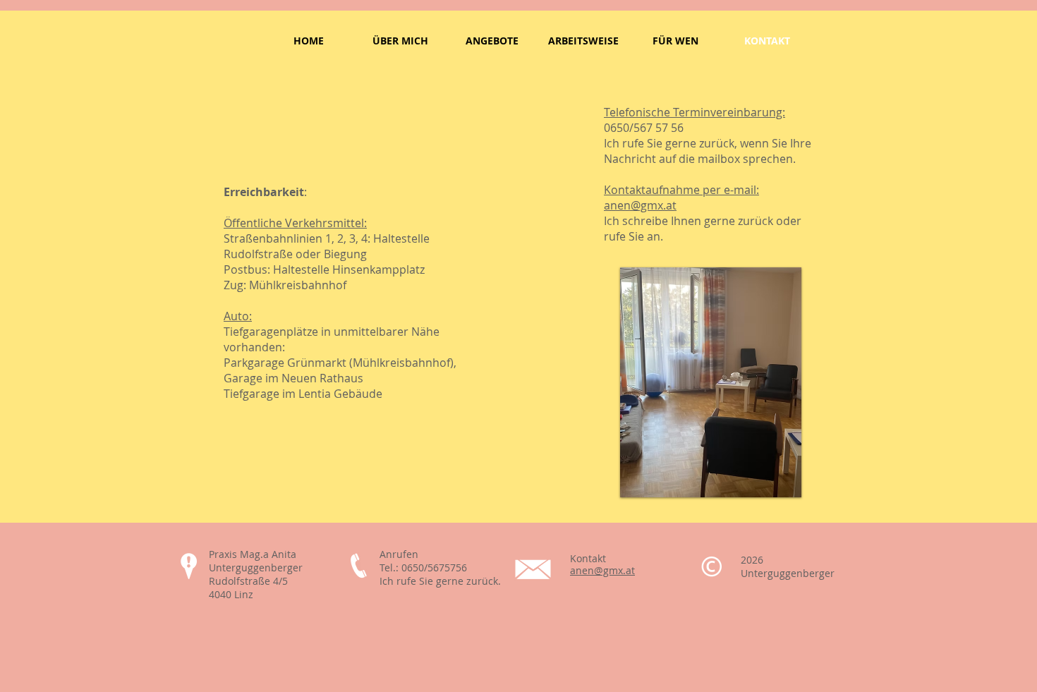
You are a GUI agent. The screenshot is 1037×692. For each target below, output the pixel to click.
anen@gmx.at (640, 205)
